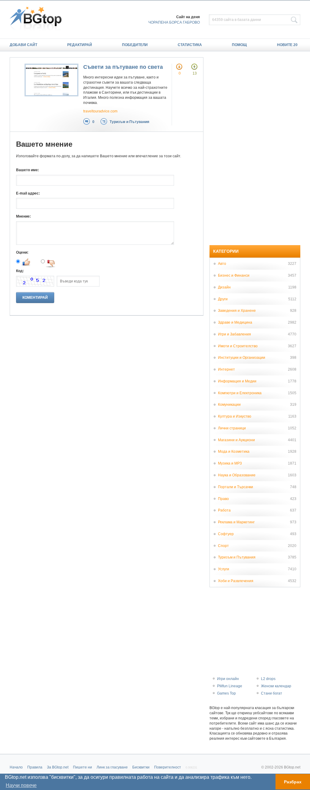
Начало (16, 767)
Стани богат (271, 693)
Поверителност (167, 767)
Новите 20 (287, 45)
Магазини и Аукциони (236, 440)
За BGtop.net (57, 767)
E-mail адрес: (28, 193)
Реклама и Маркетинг (236, 522)
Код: (20, 271)
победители (135, 45)
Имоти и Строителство (238, 346)
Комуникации (229, 404)
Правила (34, 767)
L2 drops (268, 679)
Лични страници (232, 428)
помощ (239, 45)
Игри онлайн (228, 679)
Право (223, 499)
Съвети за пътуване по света (123, 67)
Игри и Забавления (234, 334)
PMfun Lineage (229, 686)
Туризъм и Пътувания (129, 122)
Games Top (226, 693)
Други (223, 299)
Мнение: (23, 216)
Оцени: (22, 252)
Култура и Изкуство (234, 416)
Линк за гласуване (112, 767)
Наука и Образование (237, 475)
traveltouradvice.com (100, 111)
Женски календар (276, 686)
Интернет (226, 369)
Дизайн (224, 287)
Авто (222, 264)
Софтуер (226, 534)
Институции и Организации (241, 357)
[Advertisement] (254, 148)
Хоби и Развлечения (235, 581)
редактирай (79, 45)
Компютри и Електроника (240, 393)
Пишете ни (82, 767)
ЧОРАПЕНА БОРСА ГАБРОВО (174, 22)
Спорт (223, 546)
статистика (190, 45)
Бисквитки (141, 767)
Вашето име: (27, 170)
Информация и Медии (237, 381)
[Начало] (39, 19)
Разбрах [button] (293, 781)
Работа (224, 510)
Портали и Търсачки (235, 487)
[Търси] (294, 20)
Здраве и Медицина (235, 322)
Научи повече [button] (21, 785)
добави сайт (23, 45)
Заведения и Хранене (237, 310)
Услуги (223, 569)
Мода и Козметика (233, 451)
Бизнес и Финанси (233, 275)
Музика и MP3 (230, 463)
